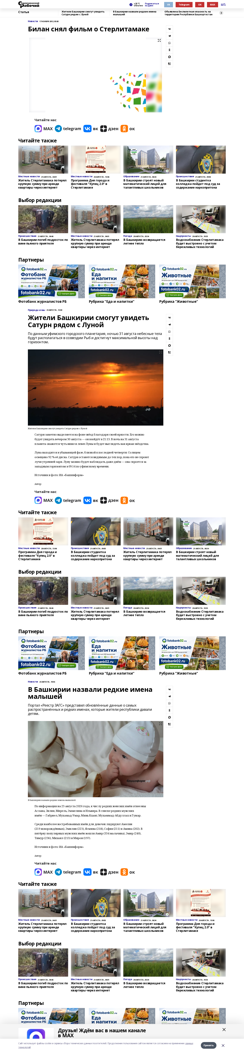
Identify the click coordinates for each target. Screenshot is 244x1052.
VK (168, 4)
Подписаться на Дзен (152, 5)
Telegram (184, 4)
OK (199, 4)
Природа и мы (36, 310)
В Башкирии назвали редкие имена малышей (134, 13)
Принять (208, 1045)
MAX (212, 4)
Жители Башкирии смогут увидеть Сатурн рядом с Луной (83, 13)
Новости (33, 21)
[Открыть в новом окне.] (44, 128)
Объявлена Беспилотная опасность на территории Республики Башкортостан (188, 13)
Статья (23, 12)
